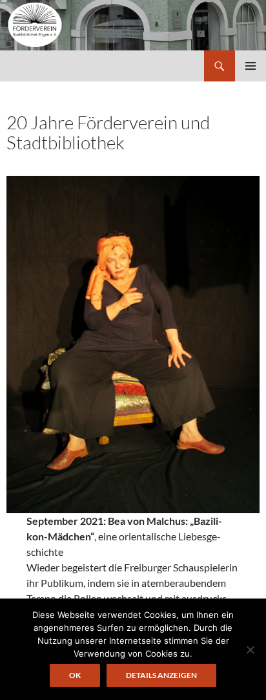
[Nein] (249, 649)
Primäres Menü (250, 65)
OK (75, 675)
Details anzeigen (161, 675)
